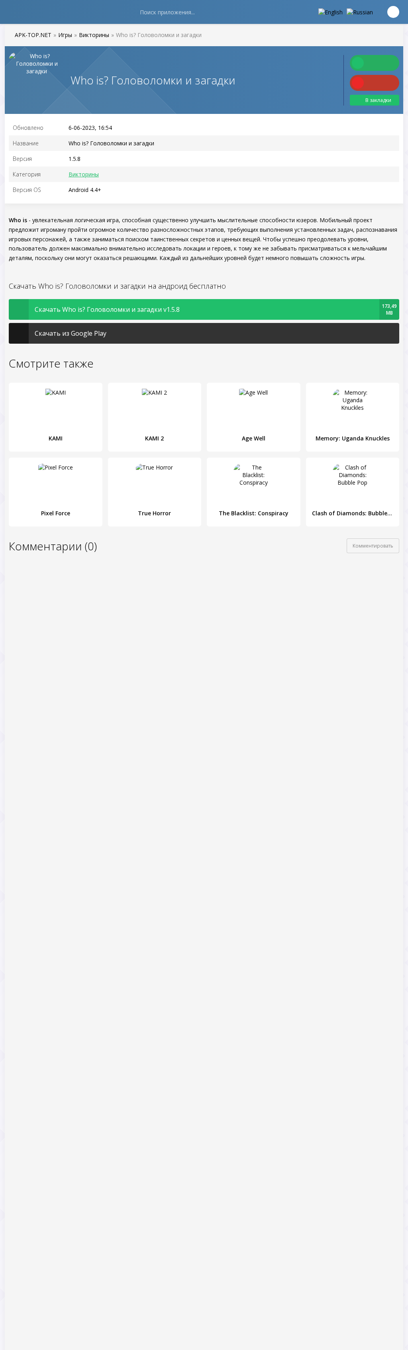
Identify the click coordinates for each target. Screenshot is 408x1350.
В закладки (378, 100)
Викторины (84, 174)
